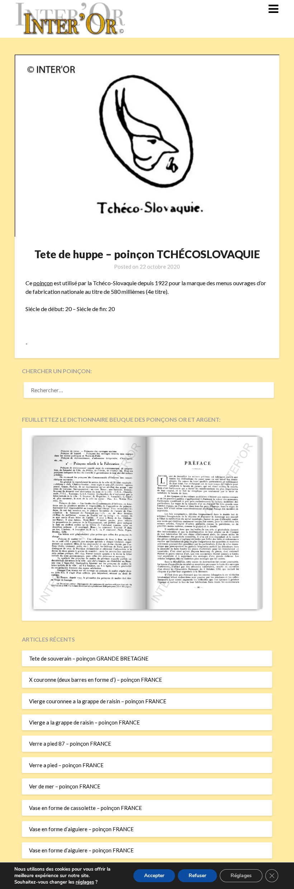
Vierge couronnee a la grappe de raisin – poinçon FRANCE (97, 701)
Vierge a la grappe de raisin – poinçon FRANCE (84, 722)
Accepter (154, 875)
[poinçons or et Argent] (147, 609)
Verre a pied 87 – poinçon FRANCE (70, 743)
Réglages (241, 875)
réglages (85, 882)
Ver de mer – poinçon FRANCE (64, 786)
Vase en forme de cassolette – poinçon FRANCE (85, 808)
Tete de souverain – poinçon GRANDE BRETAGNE (88, 658)
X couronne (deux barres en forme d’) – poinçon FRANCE (95, 679)
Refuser (197, 875)
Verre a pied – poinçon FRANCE (66, 765)
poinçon (43, 282)
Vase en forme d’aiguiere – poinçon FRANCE (81, 829)
